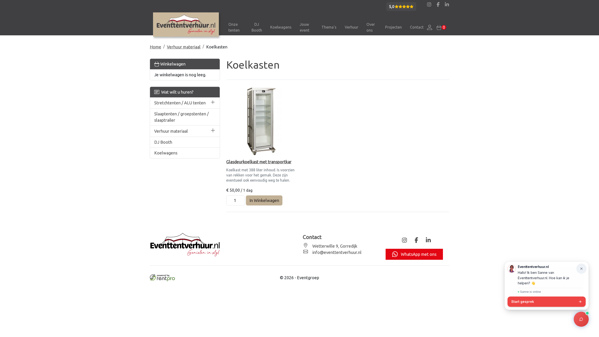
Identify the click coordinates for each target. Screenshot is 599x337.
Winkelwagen (172, 64)
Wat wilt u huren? (176, 92)
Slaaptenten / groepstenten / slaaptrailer (181, 116)
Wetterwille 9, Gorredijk (334, 246)
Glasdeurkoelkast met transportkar (259, 161)
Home (155, 46)
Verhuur (351, 27)
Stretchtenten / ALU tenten (180, 102)
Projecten (393, 27)
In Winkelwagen (264, 200)
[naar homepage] (187, 26)
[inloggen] (429, 27)
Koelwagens (281, 27)
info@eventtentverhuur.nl (336, 252)
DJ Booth (257, 27)
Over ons (370, 27)
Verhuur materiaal (184, 46)
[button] (212, 103)
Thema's (328, 27)
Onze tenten (234, 27)
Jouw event (304, 27)
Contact (417, 27)
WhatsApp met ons (418, 254)
